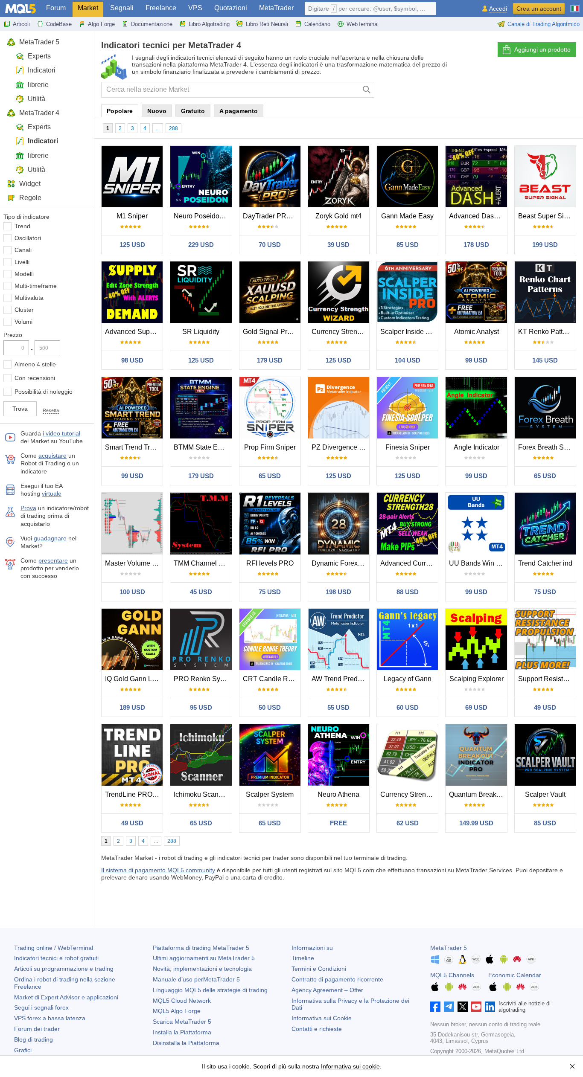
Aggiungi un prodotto (542, 49)
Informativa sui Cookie (322, 1018)
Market (88, 8)
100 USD (132, 591)
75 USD (270, 591)
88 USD (407, 591)
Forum (56, 8)
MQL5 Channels (452, 975)
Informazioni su (312, 947)
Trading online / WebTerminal (53, 947)
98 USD (132, 360)
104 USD (407, 360)
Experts (39, 56)
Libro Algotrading (209, 24)
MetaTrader (276, 8)
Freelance (161, 8)
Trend (22, 226)
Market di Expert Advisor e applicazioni (66, 997)
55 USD (338, 707)
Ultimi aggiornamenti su (204, 958)
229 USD (201, 244)
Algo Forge (101, 24)
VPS (195, 8)
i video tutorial (61, 433)
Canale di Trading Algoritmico (543, 24)
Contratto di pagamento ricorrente (337, 979)
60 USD (407, 707)
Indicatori (41, 70)
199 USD (545, 244)
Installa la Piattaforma (182, 1032)
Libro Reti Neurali (267, 24)
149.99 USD (476, 823)
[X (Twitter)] (463, 1007)
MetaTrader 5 (39, 42)
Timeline (303, 958)
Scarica (182, 1021)
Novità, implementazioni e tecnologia (202, 968)
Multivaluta (29, 297)
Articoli (21, 24)
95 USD (201, 707)
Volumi (23, 321)
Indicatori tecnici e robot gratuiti (56, 958)
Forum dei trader (37, 1028)
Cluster (24, 309)
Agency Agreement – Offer (327, 990)
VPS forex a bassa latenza (49, 1018)
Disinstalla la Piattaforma (186, 1042)
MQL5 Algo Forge (177, 1010)
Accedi (498, 9)
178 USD (476, 244)
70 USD (270, 244)
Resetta (51, 410)
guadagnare (49, 538)
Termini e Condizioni (319, 968)
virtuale (51, 493)
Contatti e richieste (317, 1028)
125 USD (132, 244)
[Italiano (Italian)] (575, 5)
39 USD (338, 244)
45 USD (201, 591)
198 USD (338, 591)
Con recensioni (35, 377)
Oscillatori (28, 238)
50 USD (270, 707)
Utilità (36, 98)
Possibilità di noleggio (44, 391)
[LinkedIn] (490, 1007)
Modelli (24, 273)
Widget (30, 183)
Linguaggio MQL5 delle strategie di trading (210, 990)
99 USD (476, 360)
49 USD (545, 707)
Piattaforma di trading (201, 947)
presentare (53, 560)
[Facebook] (435, 1007)
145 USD (545, 360)
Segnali (122, 8)
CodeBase (59, 24)
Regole (30, 197)
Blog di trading (33, 1039)
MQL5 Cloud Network (182, 1000)
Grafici (23, 1050)
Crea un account (538, 8)
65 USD (270, 475)
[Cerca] (366, 90)
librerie (38, 84)
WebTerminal (363, 24)
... (158, 128)
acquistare (52, 455)
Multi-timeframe (36, 285)
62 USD (407, 823)
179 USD (270, 360)
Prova (28, 508)
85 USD (407, 244)
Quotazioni (230, 8)
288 (173, 128)
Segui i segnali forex (41, 1007)
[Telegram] (449, 1007)
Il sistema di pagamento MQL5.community (158, 870)
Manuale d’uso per (196, 979)
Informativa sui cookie (350, 1066)
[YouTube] (476, 1007)
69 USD (476, 707)
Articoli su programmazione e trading (64, 968)
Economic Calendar (514, 975)
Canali (23, 250)
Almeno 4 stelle (35, 364)
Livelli (22, 261)
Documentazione (151, 24)
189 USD (132, 707)
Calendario (317, 24)
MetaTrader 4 (39, 112)
